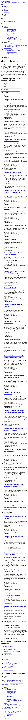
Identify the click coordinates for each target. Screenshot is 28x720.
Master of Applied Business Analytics (15, 121)
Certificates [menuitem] (9, 35)
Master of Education (10, 239)
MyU (5, 15)
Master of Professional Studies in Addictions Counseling (14, 100)
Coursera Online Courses (12, 697)
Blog (5, 716)
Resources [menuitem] (9, 54)
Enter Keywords (4, 89)
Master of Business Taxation (12, 172)
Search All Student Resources (14, 711)
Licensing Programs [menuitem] (11, 38)
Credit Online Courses (12, 704)
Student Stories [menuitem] (7, 48)
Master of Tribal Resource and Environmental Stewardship (13, 626)
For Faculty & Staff (8, 670)
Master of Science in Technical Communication (13, 590)
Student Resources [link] (8, 49)
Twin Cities (6, 12)
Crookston (6, 6)
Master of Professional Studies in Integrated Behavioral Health (14, 356)
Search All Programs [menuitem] (11, 29)
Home (5, 687)
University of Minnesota (15, 680)
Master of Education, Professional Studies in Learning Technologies (14, 411)
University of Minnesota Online (8, 21)
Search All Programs (11, 689)
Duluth (5, 7)
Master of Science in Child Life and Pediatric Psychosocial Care (14, 191)
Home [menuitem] (5, 26)
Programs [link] (6, 27)
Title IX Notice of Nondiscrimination (12, 664)
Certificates (9, 696)
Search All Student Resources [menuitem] (14, 50)
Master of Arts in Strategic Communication (12, 570)
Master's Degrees (11, 692)
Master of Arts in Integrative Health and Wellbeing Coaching (14, 376)
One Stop (6, 14)
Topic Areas (3, 86)
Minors (8, 695)
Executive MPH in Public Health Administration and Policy (14, 485)
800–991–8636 (7, 653)
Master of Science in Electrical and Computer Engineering (14, 272)
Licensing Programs (11, 699)
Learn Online (10, 714)
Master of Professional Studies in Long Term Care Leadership (15, 429)
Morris (5, 9)
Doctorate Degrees (11, 693)
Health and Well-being (12, 712)
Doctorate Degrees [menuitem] (11, 33)
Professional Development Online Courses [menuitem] (17, 45)
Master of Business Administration (14, 157)
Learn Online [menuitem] (10, 53)
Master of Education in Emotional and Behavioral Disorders (15, 253)
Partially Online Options (6, 646)
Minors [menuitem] (8, 34)
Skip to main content (5, 1)
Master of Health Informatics (12, 339)
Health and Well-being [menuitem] (12, 52)
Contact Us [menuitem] (6, 57)
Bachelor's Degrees (11, 691)
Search (2, 18)
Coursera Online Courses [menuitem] (12, 37)
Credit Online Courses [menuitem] (12, 44)
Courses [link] (5, 42)
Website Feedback (8, 667)
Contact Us (6, 718)
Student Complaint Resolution (11, 663)
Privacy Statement (14, 683)
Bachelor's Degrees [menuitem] (11, 30)
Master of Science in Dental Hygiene (15, 225)
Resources (9, 715)
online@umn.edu (8, 654)
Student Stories (7, 708)
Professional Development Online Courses (17, 706)
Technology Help (8, 662)
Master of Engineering (10, 288)
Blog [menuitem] (5, 56)
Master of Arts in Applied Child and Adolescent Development (15, 140)
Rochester (6, 10)
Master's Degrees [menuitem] (11, 31)
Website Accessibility (9, 666)
